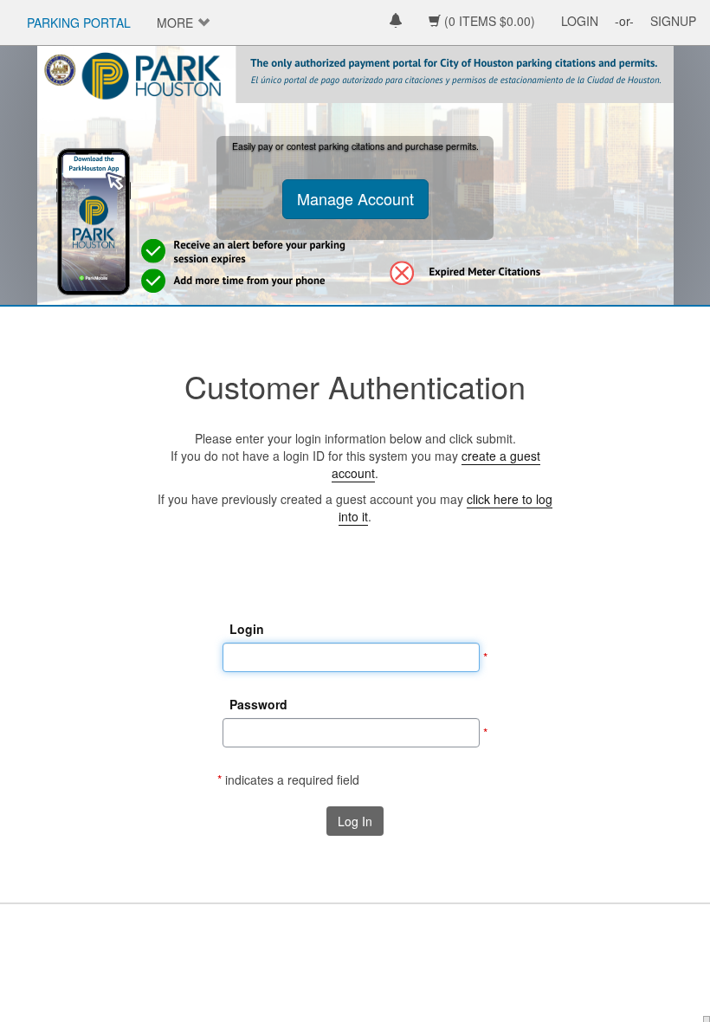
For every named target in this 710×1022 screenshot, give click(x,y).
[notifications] (396, 22)
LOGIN (579, 20)
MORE (175, 22)
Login (246, 628)
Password (258, 704)
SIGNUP (673, 20)
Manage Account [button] (355, 198)
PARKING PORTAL (79, 22)
